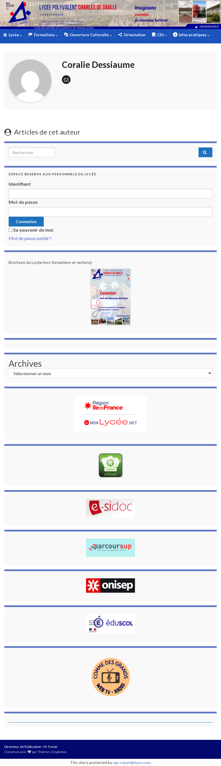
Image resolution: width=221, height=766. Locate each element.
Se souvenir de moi (33, 230)
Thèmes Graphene (51, 752)
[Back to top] (208, 753)
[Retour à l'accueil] (110, 14)
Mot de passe (23, 202)
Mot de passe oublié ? (30, 238)
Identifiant (20, 184)
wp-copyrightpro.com (132, 762)
